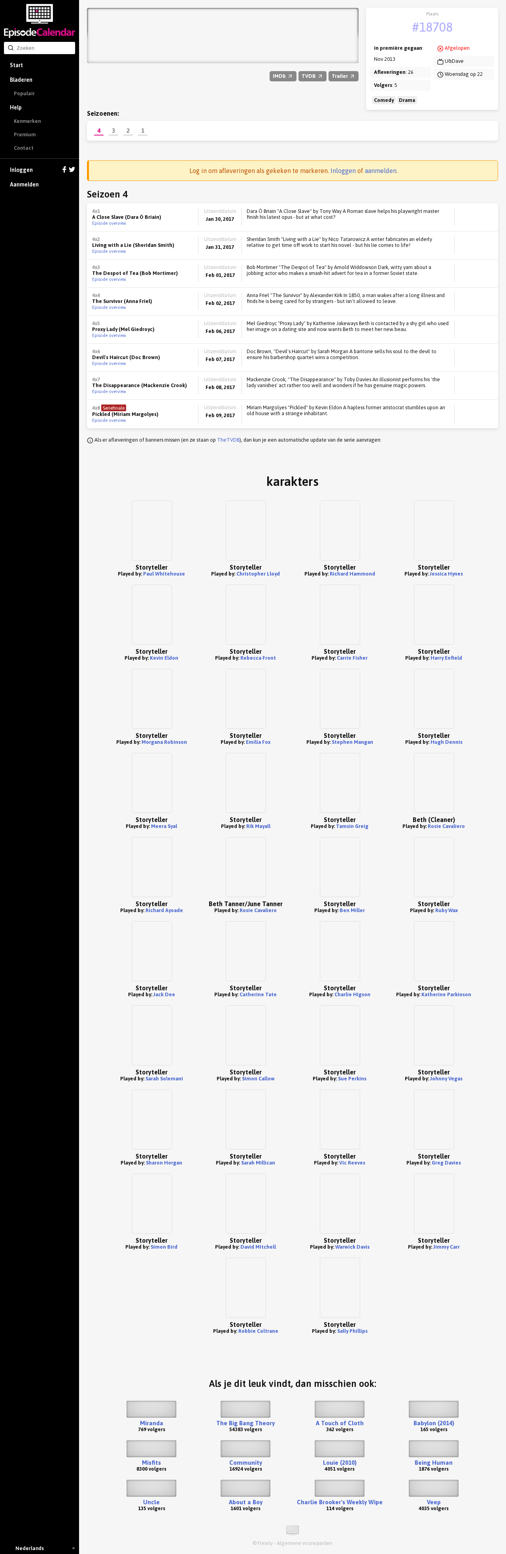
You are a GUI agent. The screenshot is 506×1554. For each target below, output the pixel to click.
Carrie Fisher (352, 658)
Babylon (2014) (433, 1423)
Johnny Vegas (446, 1079)
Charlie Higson (352, 994)
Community (245, 1462)
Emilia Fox (258, 742)
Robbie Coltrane (258, 1331)
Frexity (265, 1543)
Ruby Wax (446, 910)
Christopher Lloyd (258, 574)
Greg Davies (446, 1163)
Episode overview (109, 223)
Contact (24, 148)
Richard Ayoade (164, 910)
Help (16, 107)
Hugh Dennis (446, 742)
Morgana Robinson (164, 742)
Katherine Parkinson (446, 994)
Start (16, 65)
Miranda (151, 1423)
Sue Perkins (352, 1079)
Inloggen (21, 170)
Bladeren (21, 80)
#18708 (432, 27)
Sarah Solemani (164, 1079)
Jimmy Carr (446, 1247)
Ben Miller (352, 910)
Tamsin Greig (352, 826)
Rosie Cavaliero (446, 826)
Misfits (151, 1462)
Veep (434, 1502)
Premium (25, 134)
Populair (24, 93)
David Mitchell (258, 1247)
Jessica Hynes (446, 574)
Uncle (151, 1502)
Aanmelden (24, 184)
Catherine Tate (258, 994)
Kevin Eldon (164, 658)
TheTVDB (228, 440)
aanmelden (380, 170)
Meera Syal (164, 826)
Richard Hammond (352, 574)
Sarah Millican (258, 1163)
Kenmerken (27, 121)
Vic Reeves (352, 1163)
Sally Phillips (352, 1331)
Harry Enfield (446, 658)
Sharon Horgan (164, 1163)
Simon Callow (258, 1079)
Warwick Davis (352, 1247)
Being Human (434, 1462)
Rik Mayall (258, 826)
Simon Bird (164, 1247)
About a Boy (245, 1502)
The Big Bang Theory (245, 1423)
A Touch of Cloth (340, 1423)
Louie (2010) (340, 1462)
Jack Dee (164, 994)
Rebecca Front (258, 658)
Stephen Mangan (352, 742)
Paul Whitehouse (164, 574)
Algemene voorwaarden (304, 1543)
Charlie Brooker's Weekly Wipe (340, 1502)
